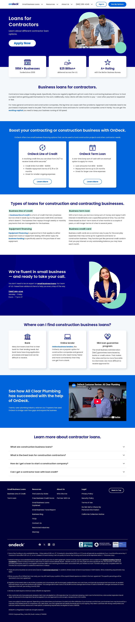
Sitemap (35, 532)
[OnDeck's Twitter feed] (44, 545)
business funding (16, 238)
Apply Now (22, 43)
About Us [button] (65, 4)
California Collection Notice (93, 514)
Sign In (101, 4)
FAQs (34, 518)
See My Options (117, 4)
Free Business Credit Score (43, 498)
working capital (16, 110)
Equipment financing (18, 233)
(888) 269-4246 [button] (82, 4)
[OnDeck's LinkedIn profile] (49, 545)
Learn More (42, 181)
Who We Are (62, 494)
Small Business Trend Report (44, 510)
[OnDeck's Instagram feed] (54, 545)
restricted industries (50, 570)
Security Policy (88, 498)
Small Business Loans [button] (30, 4)
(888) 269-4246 (16, 291)
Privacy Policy (87, 494)
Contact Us (37, 523)
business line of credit (20, 215)
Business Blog (37, 514)
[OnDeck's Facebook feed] (40, 545)
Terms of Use (87, 502)
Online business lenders (62, 346)
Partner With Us (63, 498)
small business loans (46, 283)
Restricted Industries (40, 527)
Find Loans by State (40, 494)
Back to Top (116, 490)
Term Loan (11, 498)
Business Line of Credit (16, 494)
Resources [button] (50, 4)
